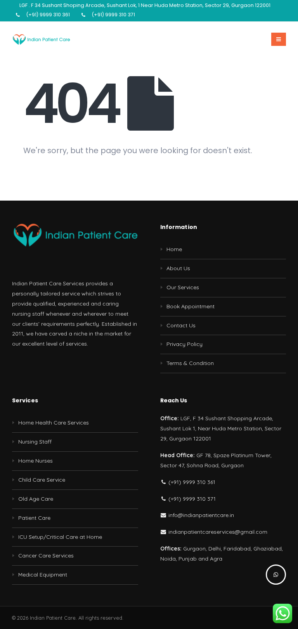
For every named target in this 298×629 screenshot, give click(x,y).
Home (174, 249)
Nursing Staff (35, 441)
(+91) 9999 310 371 (113, 14)
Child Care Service (41, 479)
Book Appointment (190, 306)
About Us (178, 268)
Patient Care (34, 517)
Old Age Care (35, 498)
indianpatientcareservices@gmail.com (217, 531)
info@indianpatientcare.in (200, 515)
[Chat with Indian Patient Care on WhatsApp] (276, 574)
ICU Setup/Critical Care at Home (60, 536)
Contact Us (181, 325)
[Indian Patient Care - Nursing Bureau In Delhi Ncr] (41, 39)
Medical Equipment (42, 574)
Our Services (182, 287)
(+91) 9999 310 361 (48, 14)
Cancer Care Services (46, 555)
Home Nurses (35, 460)
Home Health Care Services (53, 422)
